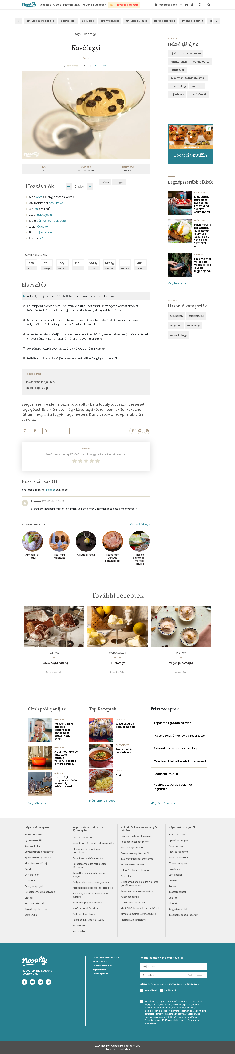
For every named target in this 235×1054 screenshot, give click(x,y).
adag (80, 186)
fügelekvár (177, 70)
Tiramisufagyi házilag (54, 663)
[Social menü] (187, 5)
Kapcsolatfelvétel (102, 965)
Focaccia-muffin (166, 774)
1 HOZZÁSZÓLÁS (101, 65)
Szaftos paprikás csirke (85, 908)
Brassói (29, 897)
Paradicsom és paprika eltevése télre (93, 843)
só (42, 238)
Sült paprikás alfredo (84, 914)
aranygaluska (110, 21)
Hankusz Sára (181, 672)
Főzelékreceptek (178, 863)
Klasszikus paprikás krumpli (87, 902)
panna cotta (201, 61)
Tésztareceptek (177, 892)
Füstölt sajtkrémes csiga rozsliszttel (179, 736)
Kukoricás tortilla (130, 896)
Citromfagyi (117, 663)
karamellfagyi (196, 316)
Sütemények (176, 846)
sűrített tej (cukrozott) (53, 221)
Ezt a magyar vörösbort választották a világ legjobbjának (202, 265)
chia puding (178, 86)
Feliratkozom (196, 975)
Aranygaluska (32, 846)
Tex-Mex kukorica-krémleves (137, 859)
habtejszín (44, 215)
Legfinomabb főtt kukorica (136, 836)
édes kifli (120, 719)
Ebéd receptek (177, 834)
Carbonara (31, 915)
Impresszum (99, 969)
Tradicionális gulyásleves (124, 751)
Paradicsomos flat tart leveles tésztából (89, 865)
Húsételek (174, 869)
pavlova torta (192, 53)
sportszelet (68, 21)
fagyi (78, 34)
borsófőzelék (198, 94)
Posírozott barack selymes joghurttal (173, 787)
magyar (119, 182)
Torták (172, 886)
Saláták (173, 897)
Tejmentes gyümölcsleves (172, 723)
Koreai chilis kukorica (132, 864)
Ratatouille (79, 931)
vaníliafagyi (193, 325)
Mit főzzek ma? (71, 4)
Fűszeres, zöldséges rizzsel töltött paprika (91, 895)
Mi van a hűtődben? (94, 4)
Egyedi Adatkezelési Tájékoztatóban (164, 1020)
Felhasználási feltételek (105, 957)
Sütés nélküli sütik (178, 857)
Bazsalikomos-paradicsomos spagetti (89, 874)
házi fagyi (90, 34)
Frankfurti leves (33, 834)
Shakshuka (79, 925)
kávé (39, 197)
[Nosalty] (29, 4)
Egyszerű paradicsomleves (40, 851)
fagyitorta (175, 325)
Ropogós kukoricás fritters (135, 841)
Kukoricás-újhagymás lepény (137, 891)
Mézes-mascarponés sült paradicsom (87, 850)
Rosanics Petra (117, 672)
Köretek (173, 903)
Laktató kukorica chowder (135, 870)
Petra (86, 58)
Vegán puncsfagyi (181, 663)
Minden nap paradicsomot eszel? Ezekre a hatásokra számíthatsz (202, 204)
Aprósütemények (178, 840)
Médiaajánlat (100, 973)
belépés (50, 490)
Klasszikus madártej (36, 863)
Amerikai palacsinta (36, 909)
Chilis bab (30, 880)
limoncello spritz (192, 21)
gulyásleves (122, 745)
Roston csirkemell (34, 903)
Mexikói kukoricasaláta (133, 919)
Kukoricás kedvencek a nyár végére (139, 829)
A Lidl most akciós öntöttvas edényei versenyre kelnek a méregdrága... (66, 758)
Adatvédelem (100, 961)
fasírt (119, 770)
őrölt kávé (56, 203)
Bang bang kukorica (132, 847)
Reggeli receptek (178, 909)
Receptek (45, 4)
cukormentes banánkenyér (187, 78)
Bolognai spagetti (34, 886)
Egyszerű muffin (34, 840)
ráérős (105, 182)
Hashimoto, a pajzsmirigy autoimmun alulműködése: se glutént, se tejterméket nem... (203, 235)
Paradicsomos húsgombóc (40, 892)
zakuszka (88, 21)
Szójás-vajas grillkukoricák (135, 853)
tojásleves (177, 94)
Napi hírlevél (151, 990)
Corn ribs (126, 876)
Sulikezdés (200, 192)
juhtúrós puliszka (137, 21)
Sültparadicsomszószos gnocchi (91, 882)
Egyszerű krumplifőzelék (38, 857)
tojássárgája (45, 232)
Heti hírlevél (170, 990)
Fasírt (119, 775)
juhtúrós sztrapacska (40, 21)
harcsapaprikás (164, 21)
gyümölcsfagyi (178, 335)
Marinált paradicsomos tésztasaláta (93, 887)
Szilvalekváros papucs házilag (126, 725)
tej (36, 209)
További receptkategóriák (183, 915)
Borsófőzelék (32, 874)
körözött (197, 86)
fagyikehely (176, 316)
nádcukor (42, 227)
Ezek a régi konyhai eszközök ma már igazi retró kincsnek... (65, 782)
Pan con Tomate (82, 837)
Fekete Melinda (54, 672)
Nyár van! (199, 220)
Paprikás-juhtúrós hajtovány (88, 919)
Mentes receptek (178, 851)
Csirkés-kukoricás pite (133, 902)
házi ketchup (178, 61)
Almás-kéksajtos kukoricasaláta (138, 914)
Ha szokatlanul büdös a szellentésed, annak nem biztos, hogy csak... (64, 731)
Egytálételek (175, 874)
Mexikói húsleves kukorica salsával (140, 908)
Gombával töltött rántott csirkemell (180, 761)
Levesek (173, 880)
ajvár (173, 53)
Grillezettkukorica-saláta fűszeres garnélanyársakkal (139, 883)
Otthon (198, 254)
